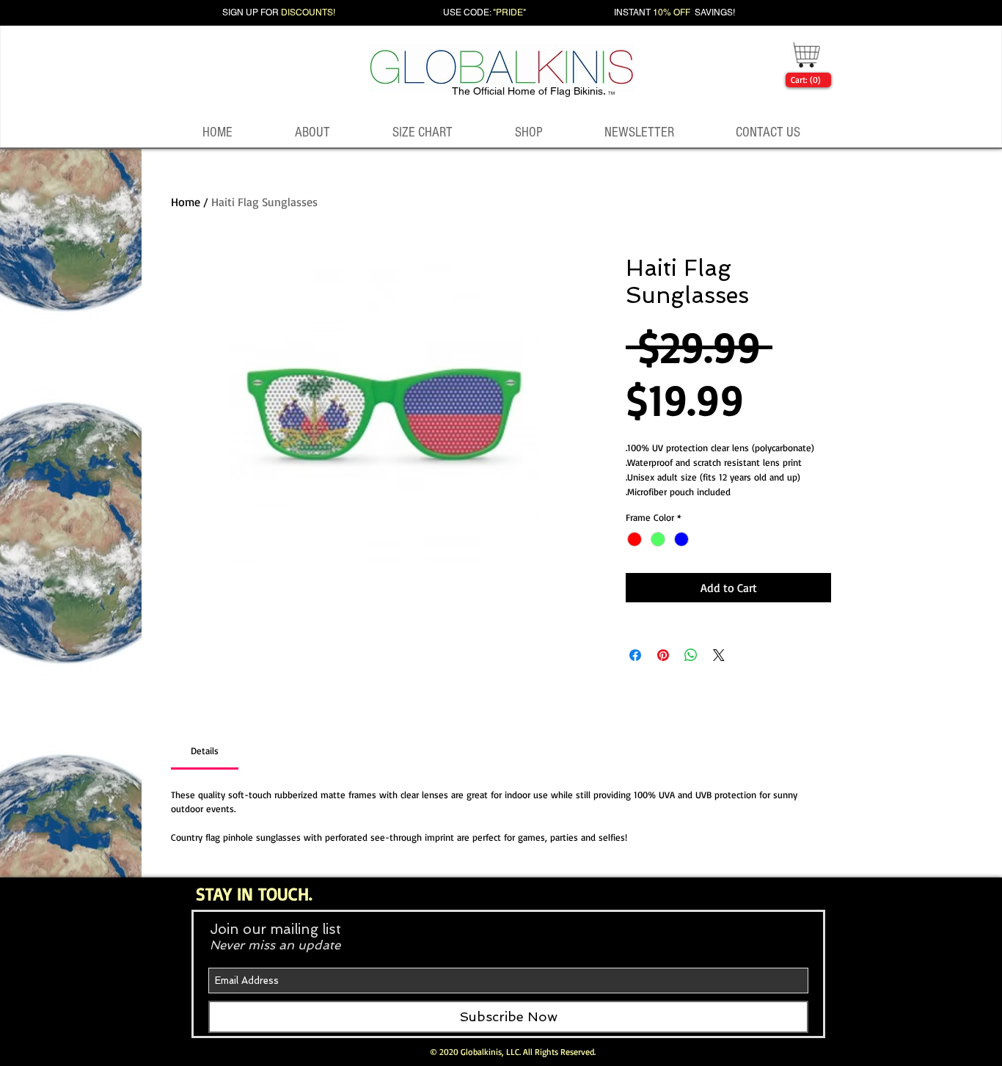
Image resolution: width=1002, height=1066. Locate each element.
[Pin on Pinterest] (663, 655)
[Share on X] (719, 655)
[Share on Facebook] (635, 655)
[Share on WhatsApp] (691, 655)
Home (185, 201)
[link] (805, 80)
